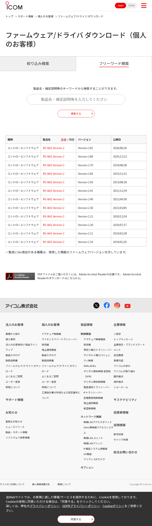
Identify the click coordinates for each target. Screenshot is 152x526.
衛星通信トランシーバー (97, 387)
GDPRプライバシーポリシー (81, 506)
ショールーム (121, 387)
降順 (71, 139)
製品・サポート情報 (16, 432)
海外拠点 (118, 381)
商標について (64, 484)
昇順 (63, 139)
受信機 (45, 344)
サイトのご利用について (12, 484)
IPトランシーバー (93, 392)
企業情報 (119, 324)
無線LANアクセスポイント (98, 422)
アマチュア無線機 (51, 334)
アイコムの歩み (122, 366)
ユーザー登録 (13, 381)
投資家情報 (121, 412)
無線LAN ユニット (93, 438)
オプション (87, 467)
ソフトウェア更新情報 (18, 437)
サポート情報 (25, 16)
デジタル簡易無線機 (94, 381)
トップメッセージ (123, 339)
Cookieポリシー (113, 506)
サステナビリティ (125, 399)
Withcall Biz (90, 366)
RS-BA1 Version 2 (53, 148)
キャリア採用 (121, 439)
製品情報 (86, 324)
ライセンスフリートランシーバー (60, 339)
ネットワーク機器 (91, 416)
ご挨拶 (117, 334)
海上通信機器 (49, 349)
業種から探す (13, 334)
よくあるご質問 (14, 376)
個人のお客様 (45, 16)
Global (131, 5)
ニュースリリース (15, 427)
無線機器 (86, 334)
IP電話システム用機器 (95, 448)
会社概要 (118, 355)
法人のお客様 (14, 324)
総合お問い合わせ (125, 452)
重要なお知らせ (14, 421)
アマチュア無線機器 (94, 339)
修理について (13, 387)
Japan (120, 5)
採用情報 (119, 425)
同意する (76, 519)
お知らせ (11, 412)
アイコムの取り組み (124, 371)
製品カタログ (13, 355)
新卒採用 (118, 434)
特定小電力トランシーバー (98, 349)
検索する (76, 113)
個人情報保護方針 (41, 484)
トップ (9, 16)
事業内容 (118, 360)
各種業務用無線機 (93, 398)
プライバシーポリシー (44, 506)
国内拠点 (118, 376)
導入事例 (10, 339)
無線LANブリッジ (93, 443)
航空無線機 (90, 408)
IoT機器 (88, 454)
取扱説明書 (12, 360)
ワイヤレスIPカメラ (94, 459)
